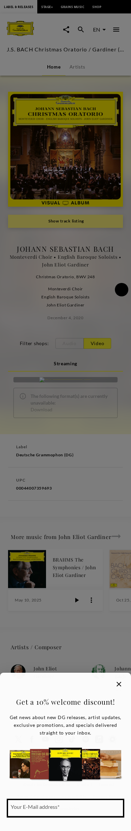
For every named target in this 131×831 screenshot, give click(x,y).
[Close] (119, 684)
